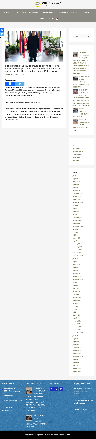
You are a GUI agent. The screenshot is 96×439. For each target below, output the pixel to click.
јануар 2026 (76, 190)
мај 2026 (75, 179)
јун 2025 (75, 205)
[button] (8, 12)
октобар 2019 (77, 353)
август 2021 (76, 303)
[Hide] (1, 37)
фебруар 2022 (77, 288)
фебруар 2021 (77, 321)
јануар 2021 (76, 324)
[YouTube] (56, 389)
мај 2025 (75, 208)
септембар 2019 (78, 356)
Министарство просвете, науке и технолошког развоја (83, 391)
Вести (74, 145)
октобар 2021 (77, 300)
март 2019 (76, 362)
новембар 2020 (77, 327)
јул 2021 (75, 306)
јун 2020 (75, 336)
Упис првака (76, 160)
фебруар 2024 (77, 244)
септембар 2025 (78, 202)
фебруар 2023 (77, 270)
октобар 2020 (77, 330)
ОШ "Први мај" (51, 3)
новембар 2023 (77, 250)
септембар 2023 (78, 256)
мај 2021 (75, 312)
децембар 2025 (77, 193)
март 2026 (76, 184)
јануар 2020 (76, 344)
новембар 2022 (77, 276)
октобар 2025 (77, 199)
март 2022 (76, 285)
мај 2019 (75, 359)
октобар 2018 (77, 371)
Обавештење (77, 154)
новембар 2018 (77, 368)
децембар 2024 (77, 217)
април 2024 (76, 238)
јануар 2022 (76, 291)
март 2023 (76, 267)
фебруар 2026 (77, 187)
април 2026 (76, 181)
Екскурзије (76, 148)
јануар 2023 (76, 273)
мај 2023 (75, 261)
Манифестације (78, 151)
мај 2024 (75, 235)
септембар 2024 (78, 226)
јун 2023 (75, 258)
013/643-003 (8, 396)
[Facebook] (10, 84)
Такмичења (9, 75)
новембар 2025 (77, 196)
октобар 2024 (77, 223)
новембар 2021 (77, 297)
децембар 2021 (77, 294)
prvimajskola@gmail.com (13, 400)
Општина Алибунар (80, 410)
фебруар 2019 (77, 365)
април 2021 (76, 315)
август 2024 (76, 229)
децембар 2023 (77, 247)
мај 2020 (75, 339)
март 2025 (76, 211)
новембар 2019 (77, 350)
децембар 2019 (77, 347)
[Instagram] (61, 389)
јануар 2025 (76, 214)
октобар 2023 (77, 253)
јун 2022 (75, 282)
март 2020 (76, 341)
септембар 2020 (78, 333)
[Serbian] (58, 18)
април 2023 (76, 264)
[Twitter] (19, 84)
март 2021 (76, 318)
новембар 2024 (77, 220)
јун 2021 (75, 309)
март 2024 (76, 241)
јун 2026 (75, 176)
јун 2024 (75, 232)
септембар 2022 (78, 279)
